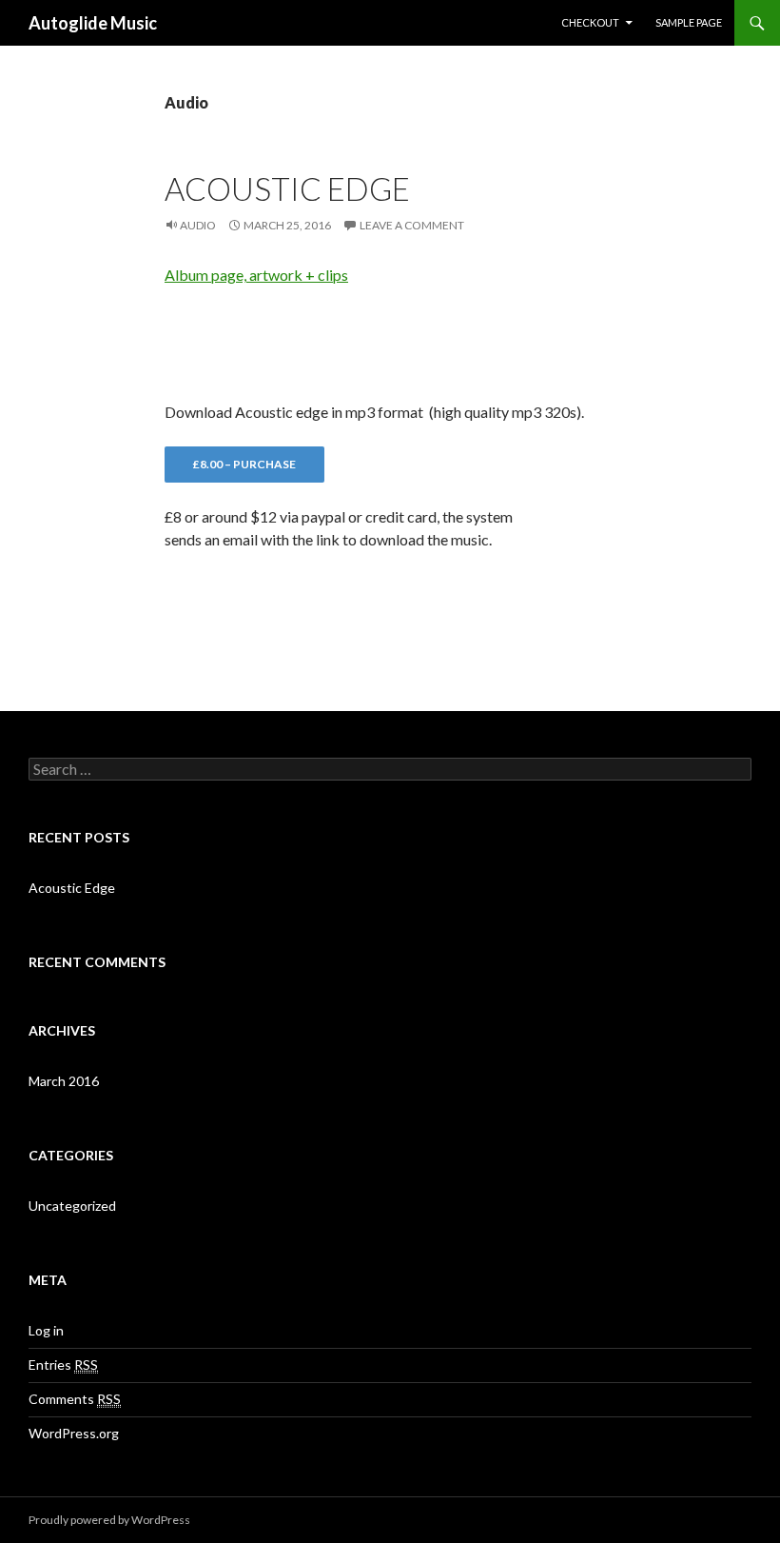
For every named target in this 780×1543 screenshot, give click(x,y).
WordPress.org (74, 1433)
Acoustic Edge (287, 188)
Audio (198, 225)
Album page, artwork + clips (256, 275)
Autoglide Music (93, 22)
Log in (46, 1330)
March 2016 (64, 1081)
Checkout (590, 22)
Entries (63, 1364)
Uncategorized (72, 1205)
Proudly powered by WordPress (109, 1520)
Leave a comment (412, 225)
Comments (75, 1399)
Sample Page (688, 22)
